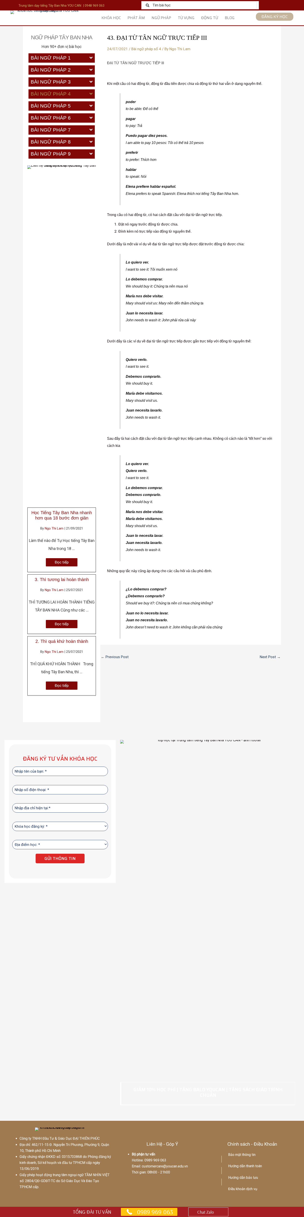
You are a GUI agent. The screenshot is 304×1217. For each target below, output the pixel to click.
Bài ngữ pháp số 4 (146, 49)
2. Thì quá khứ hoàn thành (61, 641)
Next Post (270, 657)
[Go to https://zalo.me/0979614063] (208, 1212)
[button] (61, 562)
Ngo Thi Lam (54, 528)
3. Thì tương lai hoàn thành (62, 579)
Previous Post (115, 657)
